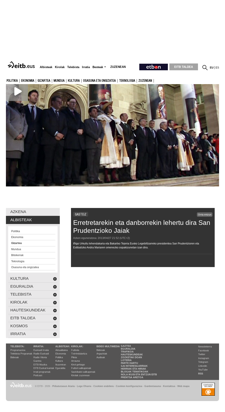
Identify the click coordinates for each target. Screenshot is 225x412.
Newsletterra (205, 346)
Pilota (74, 357)
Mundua (59, 81)
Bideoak (14, 357)
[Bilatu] (205, 67)
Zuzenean (145, 81)
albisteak (21, 220)
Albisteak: (62, 346)
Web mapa (183, 386)
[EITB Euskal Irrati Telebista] (22, 65)
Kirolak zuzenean (80, 375)
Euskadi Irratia (41, 350)
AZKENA (18, 212)
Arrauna (75, 361)
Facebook (203, 350)
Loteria (126, 360)
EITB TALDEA (183, 67)
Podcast (37, 375)
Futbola (75, 350)
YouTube (203, 369)
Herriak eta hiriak (133, 368)
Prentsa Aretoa (132, 377)
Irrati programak (42, 371)
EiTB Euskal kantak (43, 368)
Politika (12, 81)
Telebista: (17, 346)
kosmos (19, 326)
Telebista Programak (21, 353)
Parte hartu (129, 363)
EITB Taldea (22, 318)
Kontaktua (169, 386)
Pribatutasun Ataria (63, 386)
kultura (74, 81)
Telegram (203, 362)
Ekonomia (27, 81)
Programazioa (17, 350)
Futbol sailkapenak (81, 368)
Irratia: (38, 346)
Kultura (59, 361)
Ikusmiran (60, 364)
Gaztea (37, 361)
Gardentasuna (152, 386)
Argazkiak (101, 353)
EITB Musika (40, 364)
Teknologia (127, 81)
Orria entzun (204, 214)
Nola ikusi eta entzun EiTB (139, 374)
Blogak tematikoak (134, 371)
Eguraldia (60, 368)
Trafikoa (127, 351)
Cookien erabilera (103, 386)
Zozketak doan (131, 357)
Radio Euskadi (41, 353)
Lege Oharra (84, 386)
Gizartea (44, 81)
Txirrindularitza (79, 353)
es (217, 67)
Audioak (100, 357)
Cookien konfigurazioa (129, 386)
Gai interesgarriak (134, 366)
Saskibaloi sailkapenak (83, 371)
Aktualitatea (61, 350)
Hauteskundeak (132, 354)
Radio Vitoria (40, 357)
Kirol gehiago (78, 364)
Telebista (20, 294)
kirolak (18, 302)
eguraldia (21, 286)
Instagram (203, 358)
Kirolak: (77, 346)
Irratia (18, 334)
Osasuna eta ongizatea (99, 81)
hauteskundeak (27, 310)
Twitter (201, 354)
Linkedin (202, 366)
